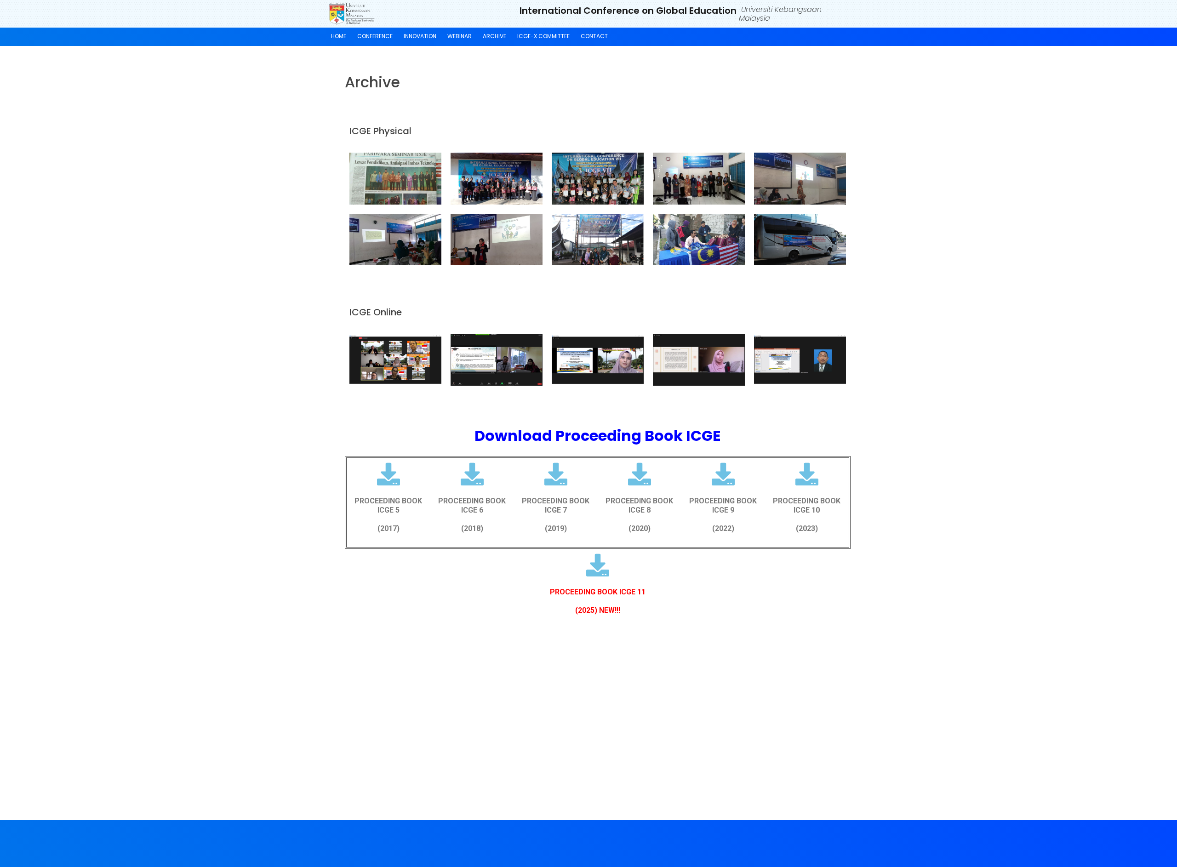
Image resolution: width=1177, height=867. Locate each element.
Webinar (459, 36)
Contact (594, 36)
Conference (375, 36)
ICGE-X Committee (543, 36)
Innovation (420, 36)
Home (338, 36)
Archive (494, 36)
